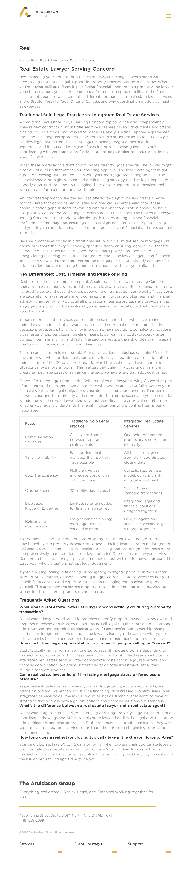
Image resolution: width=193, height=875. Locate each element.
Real (34, 60)
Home (23, 60)
